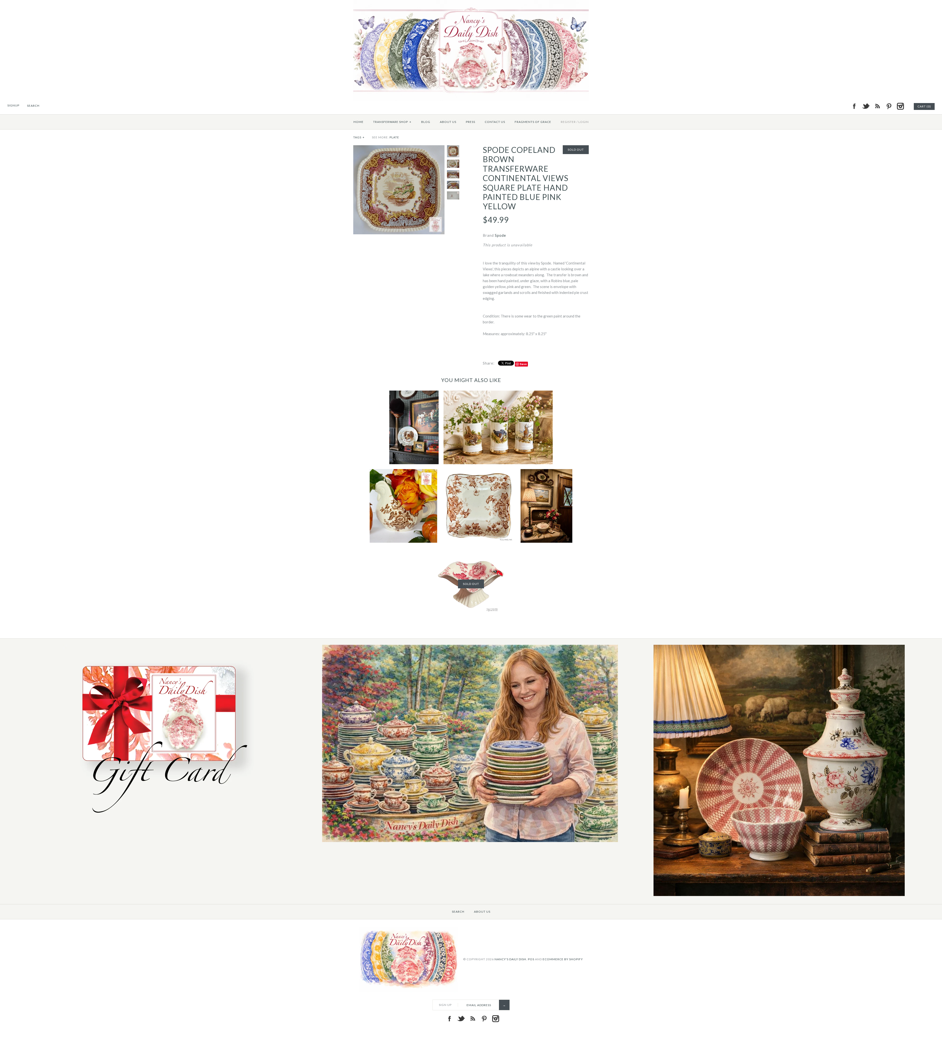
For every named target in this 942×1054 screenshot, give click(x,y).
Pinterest (888, 106)
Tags (359, 137)
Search (458, 911)
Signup (13, 105)
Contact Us (495, 122)
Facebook (854, 106)
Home (358, 122)
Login (583, 122)
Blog (425, 122)
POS (531, 959)
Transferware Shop (392, 122)
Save (523, 364)
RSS (877, 106)
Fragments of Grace (533, 122)
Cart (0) (924, 106)
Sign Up (445, 1005)
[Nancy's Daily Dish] (471, 3)
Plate (394, 137)
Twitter (865, 106)
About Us (448, 122)
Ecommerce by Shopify (563, 959)
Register (568, 122)
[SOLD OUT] (471, 550)
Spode (500, 235)
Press (470, 122)
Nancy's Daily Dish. (511, 959)
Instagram (900, 106)
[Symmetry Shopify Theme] (161, 818)
